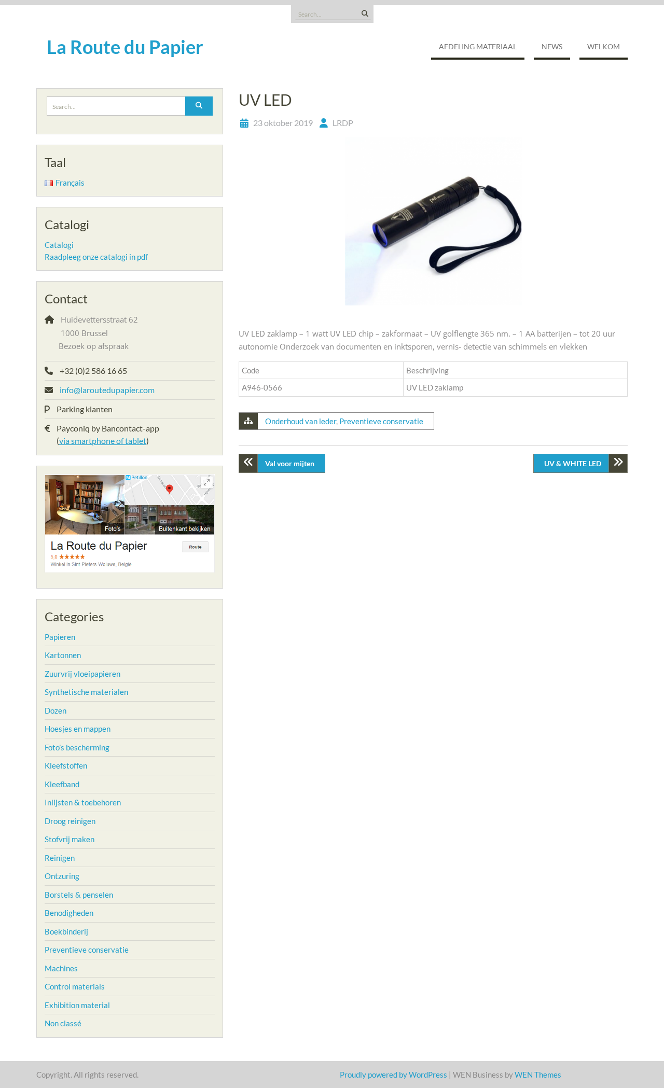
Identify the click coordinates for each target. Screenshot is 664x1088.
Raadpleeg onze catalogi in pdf (96, 256)
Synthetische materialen (86, 691)
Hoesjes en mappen (77, 728)
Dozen (55, 710)
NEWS (552, 46)
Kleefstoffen (66, 765)
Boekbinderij (66, 931)
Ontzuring (62, 876)
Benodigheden (69, 912)
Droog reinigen (70, 821)
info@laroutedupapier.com (107, 390)
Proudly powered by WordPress (393, 1074)
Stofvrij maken (69, 839)
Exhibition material (77, 1005)
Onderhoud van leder (300, 421)
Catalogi (59, 244)
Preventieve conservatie (381, 421)
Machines (61, 968)
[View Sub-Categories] (82, 636)
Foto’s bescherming (77, 747)
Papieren (60, 636)
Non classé (63, 1023)
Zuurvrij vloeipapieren (82, 673)
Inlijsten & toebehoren (83, 802)
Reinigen (60, 857)
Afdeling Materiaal (478, 46)
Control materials (75, 986)
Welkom (603, 46)
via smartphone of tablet (102, 440)
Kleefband (62, 784)
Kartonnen (63, 655)
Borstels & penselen (79, 894)
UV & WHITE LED (572, 463)
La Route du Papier (125, 46)
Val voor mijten (289, 463)
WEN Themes (538, 1074)
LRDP (343, 123)
